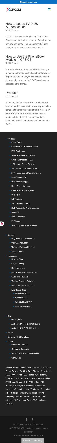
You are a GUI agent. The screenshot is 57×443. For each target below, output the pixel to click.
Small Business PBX (20, 203)
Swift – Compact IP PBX (22, 160)
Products (12, 93)
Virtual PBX (35, 396)
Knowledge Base (18, 290)
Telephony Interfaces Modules (24, 225)
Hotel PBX (10, 378)
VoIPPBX (10, 404)
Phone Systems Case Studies (24, 272)
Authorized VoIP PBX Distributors (25, 324)
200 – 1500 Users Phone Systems (26, 173)
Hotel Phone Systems (20, 186)
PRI (25, 382)
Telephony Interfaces (22, 393)
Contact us (16, 358)
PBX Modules (44, 378)
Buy (9, 316)
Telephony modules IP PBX (17, 396)
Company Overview (20, 349)
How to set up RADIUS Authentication (22, 25)
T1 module (45, 389)
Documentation (18, 268)
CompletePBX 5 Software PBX (24, 147)
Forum (10, 332)
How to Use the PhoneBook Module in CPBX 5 (25, 58)
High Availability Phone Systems (25, 208)
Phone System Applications (23, 285)
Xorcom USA (37, 435)
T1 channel (35, 389)
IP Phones (15, 221)
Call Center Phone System (22, 190)
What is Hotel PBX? (23, 302)
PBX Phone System (14, 382)
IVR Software (17, 199)
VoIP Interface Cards (23, 400)
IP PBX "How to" (12, 30)
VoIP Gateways (18, 217)
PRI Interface (34, 382)
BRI (38, 367)
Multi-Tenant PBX (18, 177)
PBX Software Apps (19, 182)
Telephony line (38, 393)
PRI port (16, 386)
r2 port (26, 389)
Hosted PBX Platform (37, 375)
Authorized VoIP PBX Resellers (25, 328)
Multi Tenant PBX (23, 378)
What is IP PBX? (22, 293)
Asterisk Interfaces (27, 367)
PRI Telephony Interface (31, 386)
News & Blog (17, 259)
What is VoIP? (21, 298)
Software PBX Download (18, 337)
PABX (34, 378)
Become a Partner (19, 345)
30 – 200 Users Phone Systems (25, 168)
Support (11, 235)
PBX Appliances (18, 151)
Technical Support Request (23, 247)
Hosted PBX (21, 375)
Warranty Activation (19, 243)
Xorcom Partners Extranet (22, 281)
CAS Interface (26, 371)
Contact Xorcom (21, 435)
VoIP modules (39, 400)
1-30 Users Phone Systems (23, 164)
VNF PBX (15, 195)
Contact (11, 341)
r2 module (18, 389)
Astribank (15, 212)
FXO (13, 375)
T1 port (9, 393)
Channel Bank (39, 371)
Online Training (17, 263)
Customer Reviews (19, 277)
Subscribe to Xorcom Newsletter (25, 353)
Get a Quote (16, 142)
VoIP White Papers (23, 306)
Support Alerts (17, 251)
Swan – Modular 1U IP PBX (23, 155)
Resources (12, 256)
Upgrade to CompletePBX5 (23, 238)
